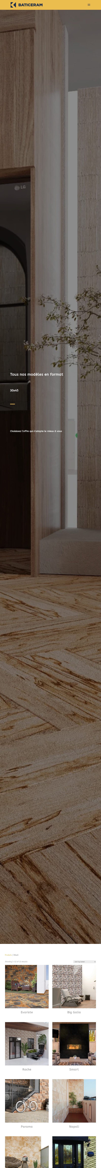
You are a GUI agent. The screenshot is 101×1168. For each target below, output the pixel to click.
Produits (8, 955)
